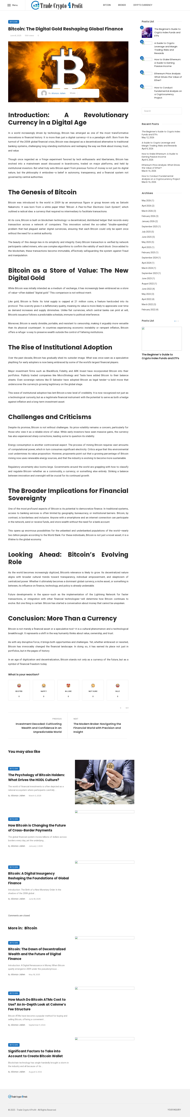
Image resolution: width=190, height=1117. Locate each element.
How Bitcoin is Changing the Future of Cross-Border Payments (37, 828)
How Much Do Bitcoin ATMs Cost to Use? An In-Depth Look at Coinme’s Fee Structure (37, 1004)
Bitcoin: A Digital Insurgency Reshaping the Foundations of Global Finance (38, 878)
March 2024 (147, 268)
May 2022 (146, 294)
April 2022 (146, 299)
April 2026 (146, 206)
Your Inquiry (174, 1110)
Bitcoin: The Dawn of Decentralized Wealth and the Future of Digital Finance (37, 954)
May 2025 (146, 242)
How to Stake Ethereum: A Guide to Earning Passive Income (167, 63)
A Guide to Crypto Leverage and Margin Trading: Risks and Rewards (165, 48)
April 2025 (146, 247)
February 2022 (148, 309)
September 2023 (150, 273)
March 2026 (147, 211)
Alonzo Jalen (58, 93)
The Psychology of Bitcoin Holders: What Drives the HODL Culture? (36, 777)
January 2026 (148, 221)
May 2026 (146, 200)
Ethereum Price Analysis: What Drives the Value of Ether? (168, 77)
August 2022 (148, 283)
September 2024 (150, 257)
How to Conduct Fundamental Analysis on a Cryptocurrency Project (168, 92)
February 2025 (148, 252)
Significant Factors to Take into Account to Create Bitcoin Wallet (35, 1053)
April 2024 (146, 263)
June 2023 (147, 278)
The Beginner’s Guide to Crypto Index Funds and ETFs (167, 32)
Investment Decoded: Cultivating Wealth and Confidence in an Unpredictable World (39, 728)
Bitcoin (107, 5)
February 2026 (148, 216)
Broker (122, 5)
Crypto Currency (142, 5)
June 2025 (147, 237)
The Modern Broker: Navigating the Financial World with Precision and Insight (97, 728)
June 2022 (147, 289)
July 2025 (146, 232)
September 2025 (150, 226)
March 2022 (147, 304)
